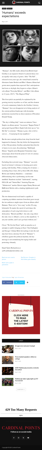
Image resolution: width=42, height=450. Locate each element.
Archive (4, 8)
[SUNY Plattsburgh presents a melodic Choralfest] (7, 371)
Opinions (10, 8)
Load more (20, 389)
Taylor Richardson (6, 277)
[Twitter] (23, 438)
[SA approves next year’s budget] (7, 349)
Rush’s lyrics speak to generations (8, 263)
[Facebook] (14, 438)
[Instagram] (19, 438)
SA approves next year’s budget (25, 346)
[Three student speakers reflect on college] (7, 360)
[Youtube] (28, 438)
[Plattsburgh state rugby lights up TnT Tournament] (7, 382)
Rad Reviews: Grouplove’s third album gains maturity (28, 258)
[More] (27, 282)
